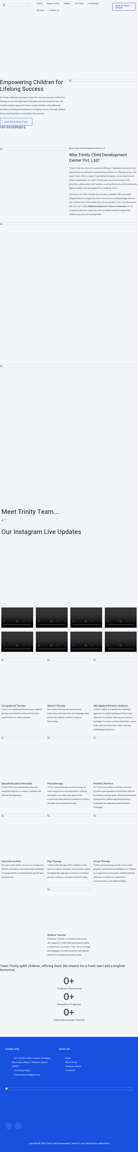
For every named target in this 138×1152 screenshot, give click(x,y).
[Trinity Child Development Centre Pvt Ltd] (16, 6)
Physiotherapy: (55, 783)
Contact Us (54, 10)
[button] (123, 7)
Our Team (79, 3)
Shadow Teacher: (56, 935)
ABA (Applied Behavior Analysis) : (111, 706)
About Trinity (53, 3)
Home (39, 3)
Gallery (67, 3)
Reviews (40, 10)
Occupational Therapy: (13, 706)
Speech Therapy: (56, 706)
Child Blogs (93, 3)
